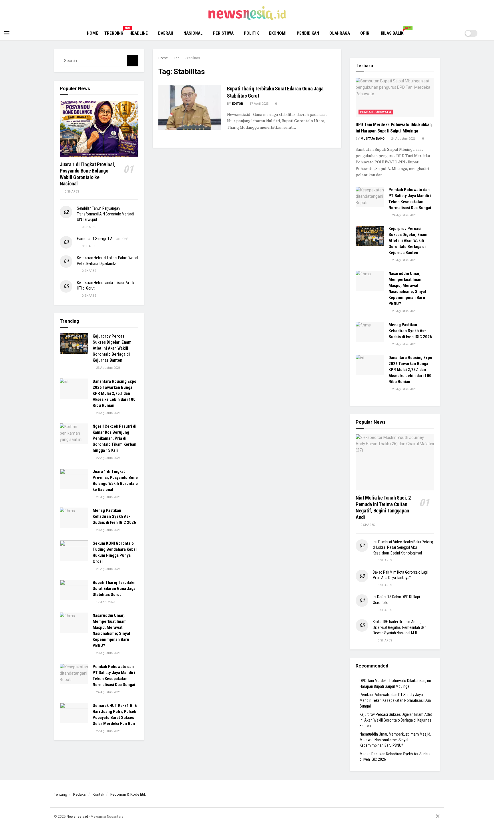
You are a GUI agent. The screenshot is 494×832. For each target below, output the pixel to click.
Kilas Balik (394, 32)
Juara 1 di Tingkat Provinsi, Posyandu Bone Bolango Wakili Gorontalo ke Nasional (87, 174)
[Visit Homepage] (247, 13)
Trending (113, 32)
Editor (237, 104)
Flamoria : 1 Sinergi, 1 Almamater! (102, 238)
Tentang (60, 794)
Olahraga (339, 33)
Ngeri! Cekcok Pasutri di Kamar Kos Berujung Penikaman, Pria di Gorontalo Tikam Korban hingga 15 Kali (114, 438)
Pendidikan (308, 33)
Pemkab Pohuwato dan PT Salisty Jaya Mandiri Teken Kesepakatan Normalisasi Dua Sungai (395, 700)
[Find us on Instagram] (423, 816)
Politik (251, 33)
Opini (365, 33)
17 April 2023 (258, 104)
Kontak (98, 794)
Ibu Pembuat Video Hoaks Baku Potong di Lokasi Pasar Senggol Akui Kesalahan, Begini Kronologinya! (403, 547)
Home (92, 33)
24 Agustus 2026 (107, 692)
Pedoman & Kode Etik (128, 794)
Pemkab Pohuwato (375, 112)
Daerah (165, 33)
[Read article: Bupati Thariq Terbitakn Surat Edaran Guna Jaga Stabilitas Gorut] (189, 107)
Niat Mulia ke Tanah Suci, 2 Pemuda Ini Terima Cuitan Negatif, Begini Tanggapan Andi (383, 507)
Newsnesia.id (77, 817)
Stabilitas (193, 58)
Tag (177, 58)
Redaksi (80, 794)
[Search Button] (487, 33)
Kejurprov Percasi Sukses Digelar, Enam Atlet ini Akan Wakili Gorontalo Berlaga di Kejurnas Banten (112, 348)
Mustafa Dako (372, 138)
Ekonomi (277, 33)
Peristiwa (223, 33)
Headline (139, 33)
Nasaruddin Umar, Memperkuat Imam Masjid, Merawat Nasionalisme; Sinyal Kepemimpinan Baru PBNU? (395, 740)
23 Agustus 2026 (107, 368)
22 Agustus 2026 (107, 458)
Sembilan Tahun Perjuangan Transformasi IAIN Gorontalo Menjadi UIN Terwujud (105, 214)
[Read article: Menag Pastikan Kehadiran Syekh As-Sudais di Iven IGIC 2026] (74, 518)
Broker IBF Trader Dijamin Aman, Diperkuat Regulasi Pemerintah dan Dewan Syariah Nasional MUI (400, 627)
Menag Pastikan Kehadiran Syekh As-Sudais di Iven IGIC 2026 (114, 516)
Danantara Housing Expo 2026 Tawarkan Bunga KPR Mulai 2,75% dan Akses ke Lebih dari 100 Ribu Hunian (114, 393)
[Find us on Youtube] (430, 816)
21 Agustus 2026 (107, 497)
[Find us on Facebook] (415, 816)
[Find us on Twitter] (437, 816)
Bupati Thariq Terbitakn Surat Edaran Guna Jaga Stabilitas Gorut (114, 588)
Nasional (193, 33)
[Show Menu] (6, 33)
